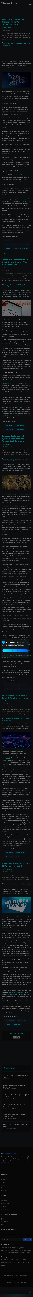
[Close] (27, 642)
